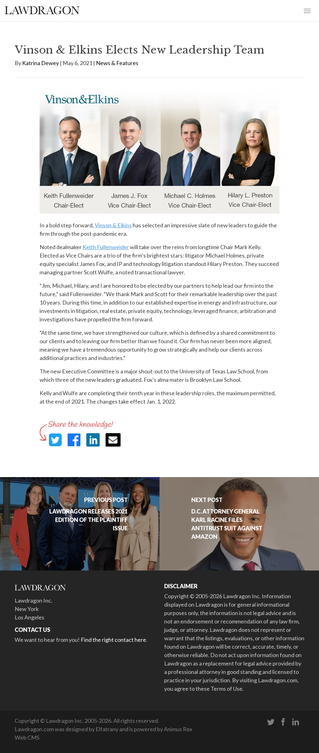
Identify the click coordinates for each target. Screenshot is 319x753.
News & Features (117, 62)
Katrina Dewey (40, 62)
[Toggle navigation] (307, 10)
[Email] (113, 440)
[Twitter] (270, 722)
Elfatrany (107, 729)
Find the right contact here (113, 639)
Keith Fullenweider (106, 247)
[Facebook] (283, 722)
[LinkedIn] (295, 722)
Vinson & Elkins (113, 225)
